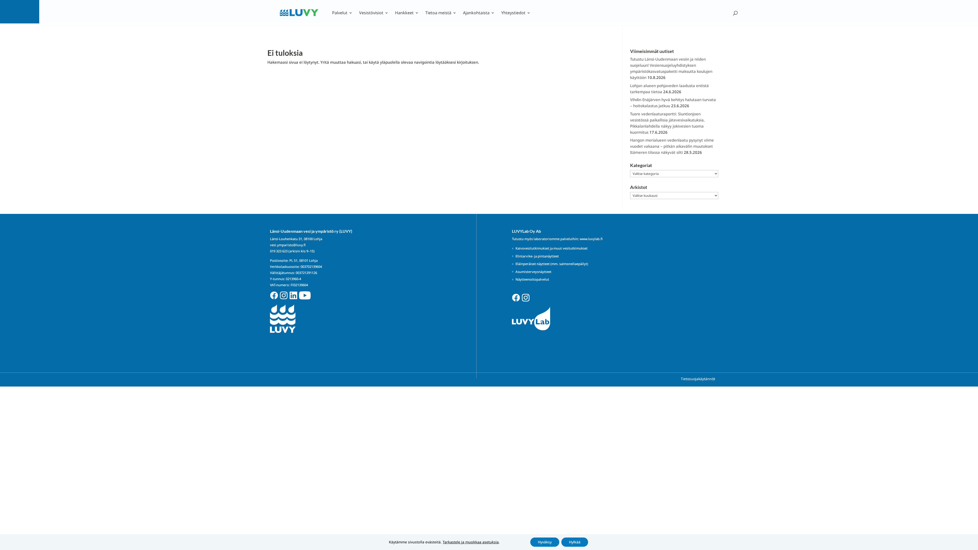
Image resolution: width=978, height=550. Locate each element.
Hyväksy (545, 542)
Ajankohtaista (476, 13)
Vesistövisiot (371, 13)
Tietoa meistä (438, 13)
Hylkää (574, 542)
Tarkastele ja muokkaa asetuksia (471, 542)
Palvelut (339, 13)
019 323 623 (279, 251)
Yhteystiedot (513, 13)
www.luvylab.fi (591, 239)
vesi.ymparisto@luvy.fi (288, 245)
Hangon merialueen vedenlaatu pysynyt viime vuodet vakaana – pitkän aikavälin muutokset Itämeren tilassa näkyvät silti (672, 146)
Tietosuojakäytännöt (698, 378)
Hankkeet (404, 13)
